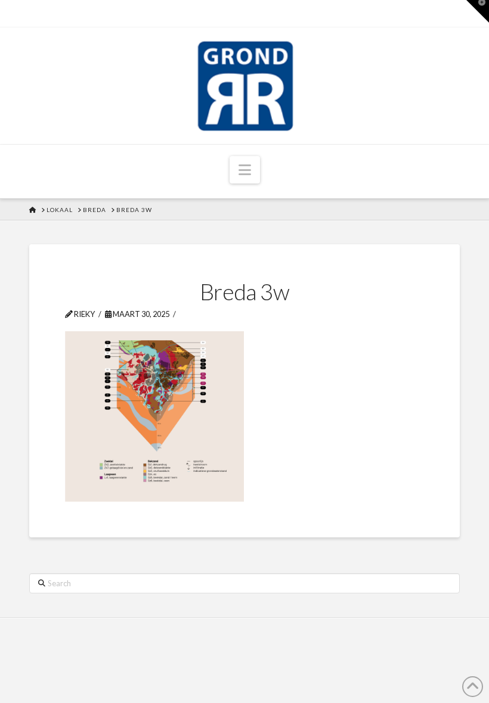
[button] (245, 169)
